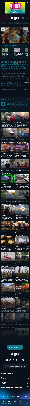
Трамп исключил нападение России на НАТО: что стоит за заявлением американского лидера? (21, 235)
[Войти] (23, 18)
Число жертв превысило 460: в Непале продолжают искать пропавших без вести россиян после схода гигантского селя (22, 189)
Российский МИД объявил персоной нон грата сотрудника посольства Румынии (7, 326)
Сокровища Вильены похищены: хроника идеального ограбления (7, 249)
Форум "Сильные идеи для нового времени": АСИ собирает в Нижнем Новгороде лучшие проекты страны (22, 251)
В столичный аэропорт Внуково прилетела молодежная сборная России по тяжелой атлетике (6, 158)
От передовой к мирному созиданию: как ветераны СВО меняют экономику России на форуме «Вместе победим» (8, 282)
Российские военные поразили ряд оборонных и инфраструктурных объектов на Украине (8, 342)
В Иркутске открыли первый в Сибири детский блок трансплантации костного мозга (21, 141)
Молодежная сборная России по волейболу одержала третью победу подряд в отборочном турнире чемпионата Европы (21, 158)
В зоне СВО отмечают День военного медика (22, 171)
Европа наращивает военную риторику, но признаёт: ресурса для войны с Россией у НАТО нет (7, 220)
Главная (4, 23)
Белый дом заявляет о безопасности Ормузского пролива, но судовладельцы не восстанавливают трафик (22, 126)
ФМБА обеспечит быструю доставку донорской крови (7, 311)
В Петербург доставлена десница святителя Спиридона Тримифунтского (7, 234)
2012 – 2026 (11, 85)
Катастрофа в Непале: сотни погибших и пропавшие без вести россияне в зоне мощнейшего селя (6, 297)
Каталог (10, 23)
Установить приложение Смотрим (15, 366)
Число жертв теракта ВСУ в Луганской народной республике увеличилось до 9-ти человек (22, 342)
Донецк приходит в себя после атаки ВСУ (21, 325)
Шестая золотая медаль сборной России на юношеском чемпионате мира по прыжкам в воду (7, 172)
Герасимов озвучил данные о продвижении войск (22, 311)
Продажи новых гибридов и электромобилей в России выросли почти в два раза (8, 141)
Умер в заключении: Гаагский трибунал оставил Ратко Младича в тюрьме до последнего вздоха (7, 265)
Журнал (5, 383)
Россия (18, 85)
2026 (7, 109)
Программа (17, 23)
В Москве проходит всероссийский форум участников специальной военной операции (7, 126)
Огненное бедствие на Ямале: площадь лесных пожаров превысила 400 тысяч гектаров (21, 281)
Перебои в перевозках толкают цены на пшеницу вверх (22, 296)
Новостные (4, 88)
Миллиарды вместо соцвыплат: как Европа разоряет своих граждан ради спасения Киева (21, 265)
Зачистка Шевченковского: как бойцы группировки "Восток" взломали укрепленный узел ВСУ (8, 203)
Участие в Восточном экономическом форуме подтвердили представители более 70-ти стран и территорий (8, 189)
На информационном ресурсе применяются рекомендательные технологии (11, 393)
